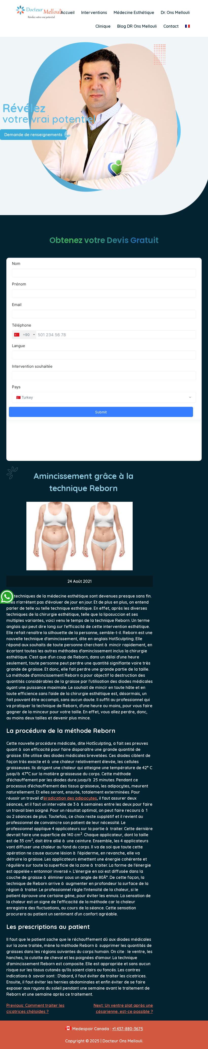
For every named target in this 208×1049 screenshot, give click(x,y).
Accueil (68, 12)
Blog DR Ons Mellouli (137, 26)
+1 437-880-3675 (127, 1028)
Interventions (94, 12)
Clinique (103, 26)
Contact (171, 26)
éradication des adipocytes (70, 798)
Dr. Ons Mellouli (175, 12)
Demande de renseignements (33, 134)
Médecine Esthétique (134, 12)
